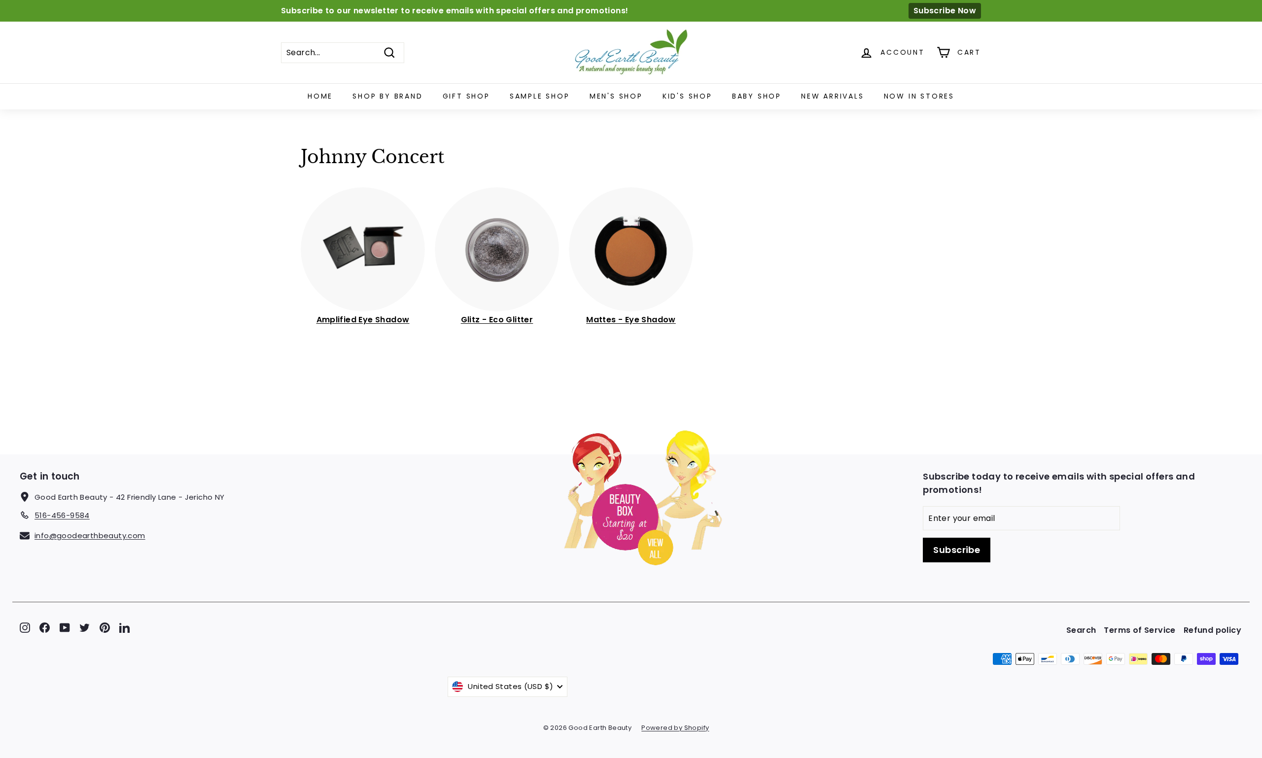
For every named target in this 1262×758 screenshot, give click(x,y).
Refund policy (1212, 630)
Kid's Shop (687, 96)
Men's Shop (616, 96)
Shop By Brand (387, 96)
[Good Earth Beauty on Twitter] (84, 627)
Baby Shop (756, 96)
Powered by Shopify (675, 727)
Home (320, 96)
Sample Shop (540, 96)
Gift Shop (466, 96)
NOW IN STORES (919, 96)
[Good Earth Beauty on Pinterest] (105, 627)
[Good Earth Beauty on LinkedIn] (124, 627)
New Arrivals (832, 96)
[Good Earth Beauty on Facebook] (44, 627)
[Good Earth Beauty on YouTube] (65, 627)
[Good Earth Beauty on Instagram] (25, 627)
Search (1081, 630)
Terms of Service (1139, 630)
